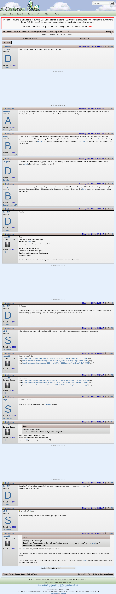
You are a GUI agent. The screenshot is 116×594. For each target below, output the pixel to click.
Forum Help (92, 574)
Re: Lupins (9, 109)
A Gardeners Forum (10, 32)
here (90, 26)
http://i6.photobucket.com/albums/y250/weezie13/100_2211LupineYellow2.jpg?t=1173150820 (55, 382)
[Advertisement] (58, 88)
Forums (24, 32)
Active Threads (66, 34)
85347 (111, 209)
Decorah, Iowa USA (10, 155)
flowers (48, 404)
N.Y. (4, 252)
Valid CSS (63, 593)
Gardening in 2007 (56, 32)
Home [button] (4, 14)
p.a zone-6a (7, 349)
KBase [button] (47, 14)
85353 (111, 397)
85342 (111, 46)
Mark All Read (32, 574)
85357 (111, 533)
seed (87, 114)
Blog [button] (11, 14)
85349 (111, 303)
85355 (111, 483)
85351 (111, 353)
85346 (111, 184)
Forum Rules (20, 574)
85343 (111, 108)
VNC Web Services (79, 580)
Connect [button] (20, 14)
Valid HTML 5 (54, 593)
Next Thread (85, 38)
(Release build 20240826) (58, 587)
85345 (111, 159)
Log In (110, 32)
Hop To (43, 568)
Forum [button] (30, 14)
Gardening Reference (38, 32)
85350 (111, 328)
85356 (111, 508)
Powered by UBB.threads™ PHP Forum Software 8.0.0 (58, 585)
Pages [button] (57, 14)
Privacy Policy (8, 574)
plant (26, 164)
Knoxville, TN (7, 130)
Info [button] (38, 14)
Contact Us (82, 574)
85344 (111, 134)
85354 (111, 422)
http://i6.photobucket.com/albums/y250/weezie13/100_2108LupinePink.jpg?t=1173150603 (54, 358)
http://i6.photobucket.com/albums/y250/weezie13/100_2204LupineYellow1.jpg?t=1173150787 (55, 380)
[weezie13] (7, 246)
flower (84, 189)
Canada (6, 67)
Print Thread (7, 42)
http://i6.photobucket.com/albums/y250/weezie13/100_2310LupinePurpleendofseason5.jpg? (55, 385)
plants (39, 141)
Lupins (8, 46)
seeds (97, 139)
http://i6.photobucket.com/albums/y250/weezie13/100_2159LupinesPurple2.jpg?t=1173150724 (56, 363)
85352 (111, 375)
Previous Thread (31, 38)
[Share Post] (105, 46)
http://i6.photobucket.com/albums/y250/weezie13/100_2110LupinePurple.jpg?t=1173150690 (55, 361)
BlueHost (67, 582)
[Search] (112, 34)
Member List (54, 34)
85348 (111, 234)
